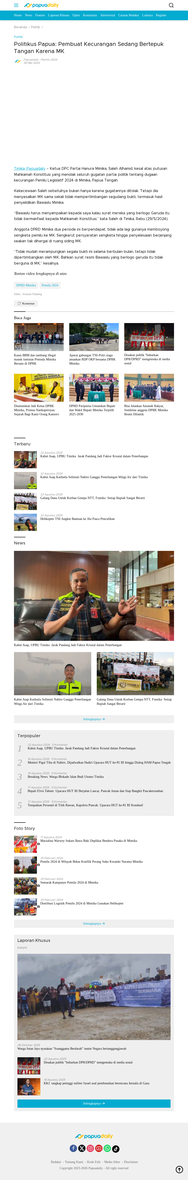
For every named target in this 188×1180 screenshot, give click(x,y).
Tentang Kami (74, 1162)
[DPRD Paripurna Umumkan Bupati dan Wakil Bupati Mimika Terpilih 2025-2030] (94, 388)
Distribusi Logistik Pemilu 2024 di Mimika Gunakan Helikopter (82, 903)
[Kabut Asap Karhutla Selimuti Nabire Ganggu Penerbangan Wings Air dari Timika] (25, 480)
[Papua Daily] (40, 5)
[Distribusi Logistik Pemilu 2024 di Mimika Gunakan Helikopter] (27, 906)
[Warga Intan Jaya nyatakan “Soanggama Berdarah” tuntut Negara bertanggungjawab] (94, 997)
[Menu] (17, 5)
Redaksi (56, 1162)
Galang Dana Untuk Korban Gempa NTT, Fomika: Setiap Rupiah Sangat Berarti (92, 498)
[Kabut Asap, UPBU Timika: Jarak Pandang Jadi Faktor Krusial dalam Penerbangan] (25, 459)
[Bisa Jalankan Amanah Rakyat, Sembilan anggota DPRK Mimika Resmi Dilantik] (149, 388)
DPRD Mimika (26, 285)
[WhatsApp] (107, 1149)
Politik (18, 37)
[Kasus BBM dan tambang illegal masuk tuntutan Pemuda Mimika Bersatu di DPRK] (39, 337)
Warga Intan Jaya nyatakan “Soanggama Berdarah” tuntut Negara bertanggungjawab (71, 1048)
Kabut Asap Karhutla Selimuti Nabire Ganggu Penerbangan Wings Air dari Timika (94, 477)
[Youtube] (98, 1149)
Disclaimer (131, 1162)
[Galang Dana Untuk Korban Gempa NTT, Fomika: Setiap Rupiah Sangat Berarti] (25, 501)
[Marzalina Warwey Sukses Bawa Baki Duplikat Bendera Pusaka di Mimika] (27, 844)
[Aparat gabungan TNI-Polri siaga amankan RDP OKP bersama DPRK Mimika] (94, 337)
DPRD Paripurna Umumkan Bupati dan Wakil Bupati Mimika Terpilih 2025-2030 (92, 410)
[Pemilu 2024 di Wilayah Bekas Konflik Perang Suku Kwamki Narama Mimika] (27, 865)
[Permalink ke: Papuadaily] (17, 61)
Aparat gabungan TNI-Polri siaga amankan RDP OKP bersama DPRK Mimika (92, 359)
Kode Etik (93, 1162)
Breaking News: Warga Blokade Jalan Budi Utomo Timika (66, 776)
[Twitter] (82, 1149)
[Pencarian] (171, 5)
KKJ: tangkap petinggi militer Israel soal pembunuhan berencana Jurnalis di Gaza (96, 1083)
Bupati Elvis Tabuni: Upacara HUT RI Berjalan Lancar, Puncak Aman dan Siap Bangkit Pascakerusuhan (95, 791)
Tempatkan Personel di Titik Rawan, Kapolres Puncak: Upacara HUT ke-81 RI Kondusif (85, 805)
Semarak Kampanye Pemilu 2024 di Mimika (69, 882)
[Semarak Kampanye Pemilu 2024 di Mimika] (27, 886)
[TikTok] (115, 1149)
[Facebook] (73, 1149)
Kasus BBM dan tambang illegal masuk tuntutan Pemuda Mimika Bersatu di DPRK (35, 359)
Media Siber (112, 1162)
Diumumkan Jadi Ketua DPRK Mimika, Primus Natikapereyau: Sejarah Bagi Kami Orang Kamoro (36, 410)
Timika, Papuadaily (29, 168)
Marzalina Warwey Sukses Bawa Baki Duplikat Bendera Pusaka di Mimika (88, 840)
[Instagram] (90, 1149)
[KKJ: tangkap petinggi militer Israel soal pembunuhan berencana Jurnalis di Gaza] (28, 1086)
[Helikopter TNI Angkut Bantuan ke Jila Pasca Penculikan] (25, 522)
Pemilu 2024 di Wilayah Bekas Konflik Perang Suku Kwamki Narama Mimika (91, 861)
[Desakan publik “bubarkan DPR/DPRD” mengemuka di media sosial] (149, 337)
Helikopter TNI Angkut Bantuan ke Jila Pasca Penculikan (77, 519)
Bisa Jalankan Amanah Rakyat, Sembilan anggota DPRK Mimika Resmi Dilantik (146, 410)
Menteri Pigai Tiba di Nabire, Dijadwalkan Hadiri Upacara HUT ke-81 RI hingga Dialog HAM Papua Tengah (99, 762)
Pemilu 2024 (49, 59)
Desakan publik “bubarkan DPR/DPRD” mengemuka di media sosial (147, 359)
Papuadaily (31, 59)
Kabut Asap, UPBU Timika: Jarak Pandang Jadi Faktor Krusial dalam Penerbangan (94, 456)
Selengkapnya (92, 719)
